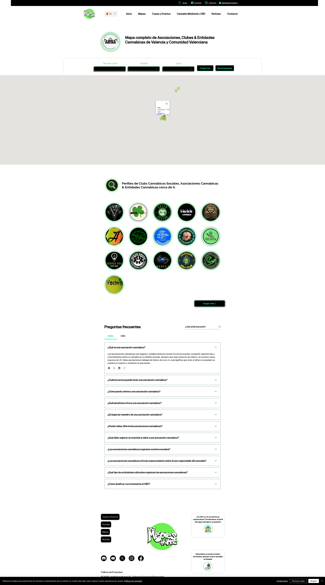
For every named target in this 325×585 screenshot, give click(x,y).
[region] (208, 528)
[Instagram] (131, 558)
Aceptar (314, 581)
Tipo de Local (110, 63)
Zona (178, 63)
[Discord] (104, 558)
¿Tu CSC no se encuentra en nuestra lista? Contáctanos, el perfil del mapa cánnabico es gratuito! (208, 519)
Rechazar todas (298, 581)
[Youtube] (113, 558)
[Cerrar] (321, 581)
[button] (109, 368)
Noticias (106, 539)
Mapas (105, 532)
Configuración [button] (282, 581)
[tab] (110, 335)
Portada (106, 524)
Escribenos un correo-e (230, 3)
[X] (122, 558)
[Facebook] (141, 558)
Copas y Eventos (110, 517)
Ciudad (144, 63)
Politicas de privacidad (133, 581)
